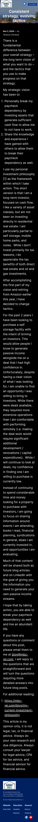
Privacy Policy (7, 809)
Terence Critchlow (11, 35)
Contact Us (28, 813)
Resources (16, 813)
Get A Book (32, 4)
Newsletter (16, 809)
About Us (27, 809)
